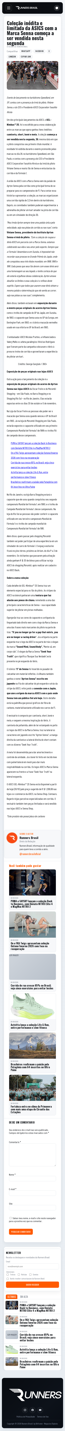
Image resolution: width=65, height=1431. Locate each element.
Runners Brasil (22, 46)
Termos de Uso (43, 1416)
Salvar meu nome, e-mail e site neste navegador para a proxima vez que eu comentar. (32, 1220)
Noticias (24, 1274)
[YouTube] (40, 1410)
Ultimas (11, 1297)
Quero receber (32, 1284)
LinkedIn (12, 56)
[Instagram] (25, 1410)
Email (8, 1261)
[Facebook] (32, 1410)
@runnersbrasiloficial (30, 854)
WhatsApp (25, 51)
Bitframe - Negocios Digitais (47, 1423)
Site (10, 1203)
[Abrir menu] (8, 8)
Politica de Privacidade (26, 1416)
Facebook (39, 51)
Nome (12, 1174)
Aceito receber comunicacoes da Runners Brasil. (27, 1278)
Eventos (35, 1274)
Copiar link (26, 56)
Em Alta (24, 1297)
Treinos (12, 1274)
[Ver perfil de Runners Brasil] (12, 837)
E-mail (12, 1189)
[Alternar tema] (57, 8)
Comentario (15, 1142)
